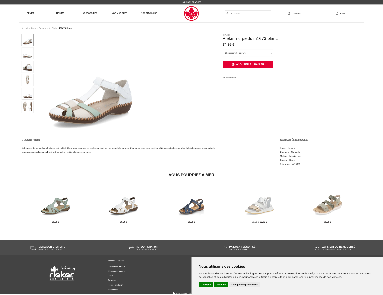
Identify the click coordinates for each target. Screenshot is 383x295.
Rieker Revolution (115, 285)
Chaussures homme (116, 271)
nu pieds (52, 28)
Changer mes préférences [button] (244, 284)
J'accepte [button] (206, 284)
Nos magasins (149, 13)
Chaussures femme (116, 266)
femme (42, 28)
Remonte (111, 280)
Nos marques (119, 13)
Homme (60, 13)
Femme (30, 13)
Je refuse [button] (221, 284)
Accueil (25, 28)
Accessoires (89, 13)
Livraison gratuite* (192, 2)
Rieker (34, 28)
